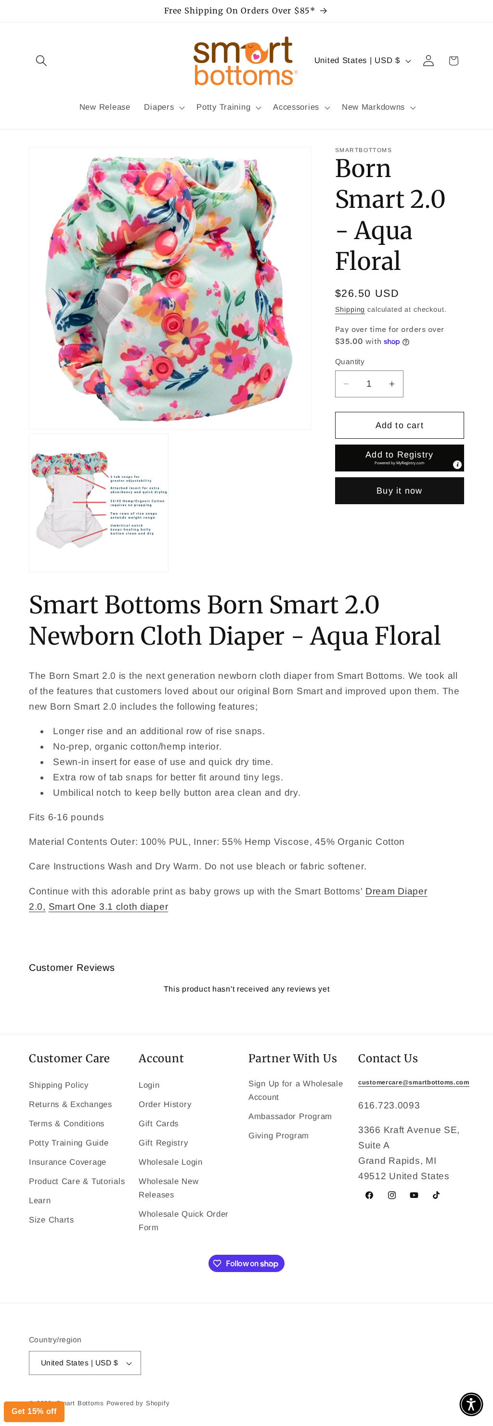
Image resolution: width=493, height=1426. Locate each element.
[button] (471, 1404)
